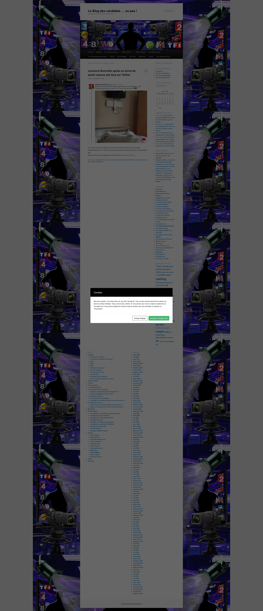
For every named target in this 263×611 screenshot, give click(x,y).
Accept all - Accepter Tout (159, 318)
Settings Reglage (140, 318)
